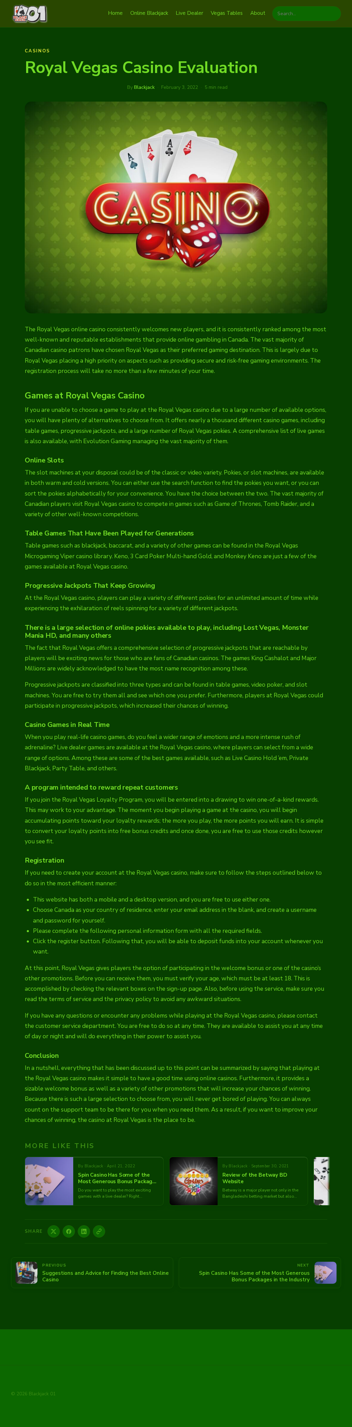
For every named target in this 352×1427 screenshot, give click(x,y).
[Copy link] (99, 1231)
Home (115, 13)
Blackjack (144, 87)
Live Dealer (189, 13)
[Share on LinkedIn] (84, 1231)
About (257, 13)
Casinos (37, 51)
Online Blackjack (149, 13)
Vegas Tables (227, 13)
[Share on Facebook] (69, 1231)
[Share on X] (53, 1231)
